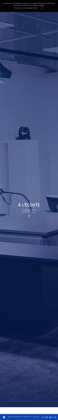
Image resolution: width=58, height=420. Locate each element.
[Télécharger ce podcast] (45, 417)
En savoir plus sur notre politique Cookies (26, 8)
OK (42, 8)
